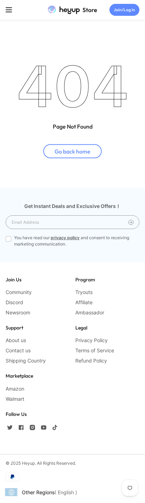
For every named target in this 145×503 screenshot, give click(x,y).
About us (16, 340)
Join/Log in (124, 9)
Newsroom (18, 312)
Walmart (15, 399)
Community (19, 292)
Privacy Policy (91, 340)
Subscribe (130, 222)
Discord (14, 302)
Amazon (15, 389)
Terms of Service (94, 350)
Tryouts (84, 292)
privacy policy (65, 237)
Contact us (18, 350)
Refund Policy (91, 361)
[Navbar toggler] (9, 9)
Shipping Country (26, 361)
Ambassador (89, 312)
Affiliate (84, 302)
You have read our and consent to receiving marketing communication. (71, 241)
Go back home (72, 151)
